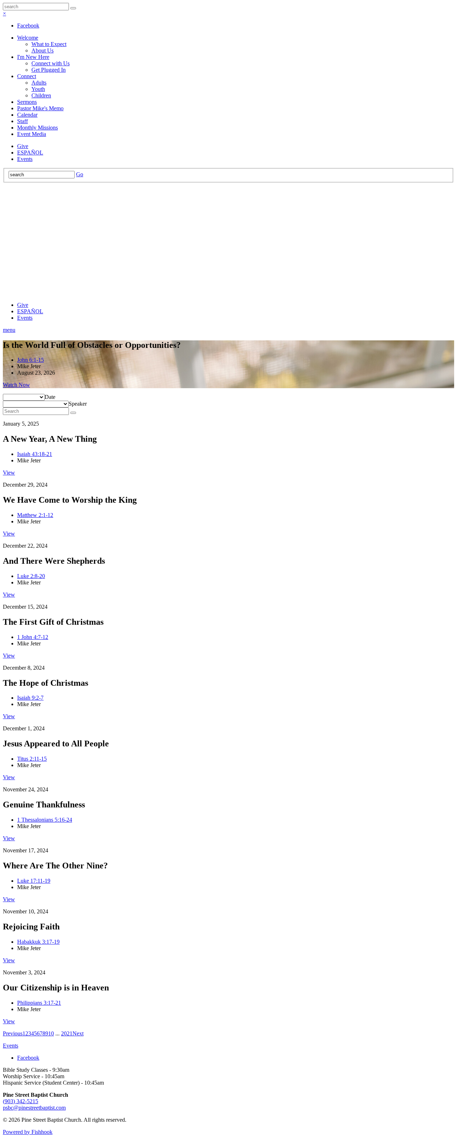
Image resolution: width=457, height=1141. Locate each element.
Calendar (27, 115)
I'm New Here (33, 57)
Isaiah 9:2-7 (30, 698)
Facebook (28, 25)
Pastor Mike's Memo (40, 108)
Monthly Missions (37, 128)
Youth (38, 89)
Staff (22, 121)
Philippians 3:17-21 (39, 1003)
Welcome (27, 38)
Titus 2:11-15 (32, 759)
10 (51, 1033)
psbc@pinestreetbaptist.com (34, 1108)
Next (78, 1033)
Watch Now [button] (16, 385)
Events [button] (10, 1046)
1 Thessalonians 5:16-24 (44, 820)
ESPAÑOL (30, 152)
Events (24, 159)
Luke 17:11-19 (33, 881)
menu (9, 330)
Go (79, 174)
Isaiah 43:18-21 (34, 454)
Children (41, 95)
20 (64, 1033)
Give (22, 146)
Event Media (31, 134)
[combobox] (50, 397)
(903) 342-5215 (20, 1101)
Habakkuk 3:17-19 (38, 942)
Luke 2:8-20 (31, 576)
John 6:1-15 (30, 360)
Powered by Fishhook (27, 1132)
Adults (38, 83)
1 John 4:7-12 (32, 637)
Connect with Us (50, 63)
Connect (26, 76)
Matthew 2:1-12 (35, 515)
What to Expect (48, 44)
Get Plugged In (48, 70)
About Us (42, 50)
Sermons (27, 102)
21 (69, 1033)
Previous (12, 1033)
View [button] (9, 473)
